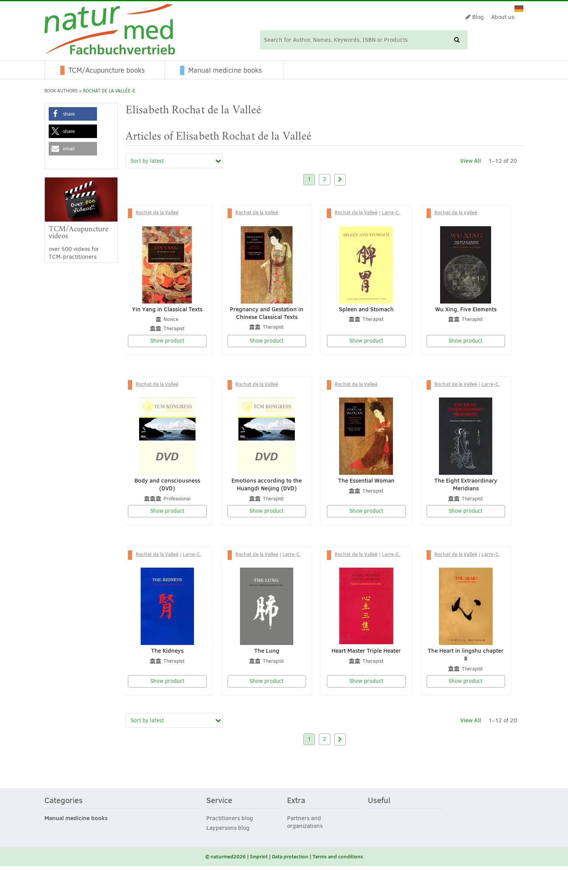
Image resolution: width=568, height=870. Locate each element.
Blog (477, 17)
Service (219, 801)
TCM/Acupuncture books (106, 70)
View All (470, 161)
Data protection (290, 856)
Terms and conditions (338, 856)
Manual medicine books (225, 70)
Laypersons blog (228, 828)
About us (502, 17)
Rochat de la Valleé (157, 212)
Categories (63, 801)
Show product (167, 341)
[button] (73, 114)
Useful (379, 801)
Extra (296, 801)
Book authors (61, 91)
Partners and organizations (305, 822)
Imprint (259, 856)
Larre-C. (391, 212)
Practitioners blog (229, 818)
